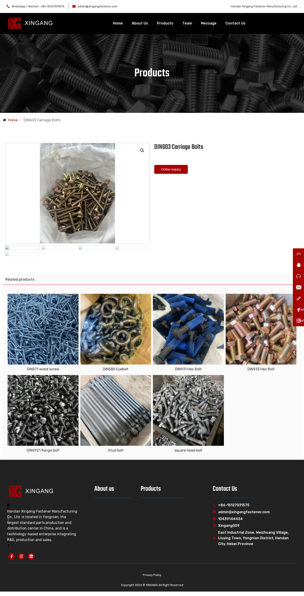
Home (118, 23)
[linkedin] (31, 556)
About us (104, 489)
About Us (140, 23)
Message (209, 23)
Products (165, 23)
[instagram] (21, 556)
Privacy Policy (152, 575)
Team (187, 23)
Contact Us (235, 23)
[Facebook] (11, 556)
